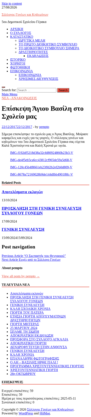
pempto (44, 127)
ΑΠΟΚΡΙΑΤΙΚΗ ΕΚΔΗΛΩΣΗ (31, 335)
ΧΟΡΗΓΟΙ (17, 63)
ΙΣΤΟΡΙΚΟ (18, 59)
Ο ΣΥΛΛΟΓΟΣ (20, 33)
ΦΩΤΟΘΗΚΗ (20, 67)
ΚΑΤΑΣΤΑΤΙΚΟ (21, 36)
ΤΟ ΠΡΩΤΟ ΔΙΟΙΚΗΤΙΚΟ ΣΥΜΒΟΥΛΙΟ (48, 44)
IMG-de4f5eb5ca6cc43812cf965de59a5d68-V (41, 160)
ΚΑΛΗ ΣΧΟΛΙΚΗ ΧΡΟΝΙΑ (30, 309)
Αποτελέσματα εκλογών (22, 192)
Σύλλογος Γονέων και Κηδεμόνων (25, 14)
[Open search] (3, 87)
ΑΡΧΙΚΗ (16, 29)
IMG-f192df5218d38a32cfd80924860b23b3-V (41, 153)
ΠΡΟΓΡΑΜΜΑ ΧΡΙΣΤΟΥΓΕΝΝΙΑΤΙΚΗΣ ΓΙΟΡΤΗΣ (47, 366)
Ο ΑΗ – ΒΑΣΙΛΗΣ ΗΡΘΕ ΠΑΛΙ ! (34, 362)
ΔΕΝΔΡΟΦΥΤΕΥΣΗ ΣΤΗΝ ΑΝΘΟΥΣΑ (38, 347)
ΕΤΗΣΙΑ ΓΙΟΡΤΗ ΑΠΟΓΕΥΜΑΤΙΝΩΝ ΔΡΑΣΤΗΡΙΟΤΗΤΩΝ (38, 318)
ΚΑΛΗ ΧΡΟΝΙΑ (22, 354)
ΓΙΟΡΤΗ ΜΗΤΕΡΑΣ (24, 324)
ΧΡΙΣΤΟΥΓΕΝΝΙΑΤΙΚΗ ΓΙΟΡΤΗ (34, 370)
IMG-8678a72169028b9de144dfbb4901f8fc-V (41, 174)
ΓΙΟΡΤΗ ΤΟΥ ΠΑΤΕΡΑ (27, 312)
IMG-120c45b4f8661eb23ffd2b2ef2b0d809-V (41, 167)
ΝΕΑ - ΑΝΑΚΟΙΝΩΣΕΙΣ (19, 98)
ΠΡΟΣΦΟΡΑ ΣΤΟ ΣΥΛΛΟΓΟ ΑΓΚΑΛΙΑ (39, 339)
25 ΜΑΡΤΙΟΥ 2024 (23, 328)
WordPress (26, 413)
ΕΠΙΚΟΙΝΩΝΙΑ (21, 71)
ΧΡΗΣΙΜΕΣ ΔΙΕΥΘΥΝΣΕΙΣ (38, 79)
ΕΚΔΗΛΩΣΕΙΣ (37, 56)
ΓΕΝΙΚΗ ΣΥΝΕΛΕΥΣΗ (23, 229)
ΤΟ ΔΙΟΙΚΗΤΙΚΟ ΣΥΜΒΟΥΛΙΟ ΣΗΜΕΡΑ (49, 48)
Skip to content (12, 3)
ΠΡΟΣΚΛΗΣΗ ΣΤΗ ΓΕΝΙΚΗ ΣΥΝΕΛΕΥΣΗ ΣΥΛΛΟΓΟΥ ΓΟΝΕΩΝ (41, 210)
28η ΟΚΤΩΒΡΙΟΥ (23, 374)
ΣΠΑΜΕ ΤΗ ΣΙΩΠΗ (24, 331)
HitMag (45, 413)
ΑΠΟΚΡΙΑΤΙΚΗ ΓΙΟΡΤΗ (28, 343)
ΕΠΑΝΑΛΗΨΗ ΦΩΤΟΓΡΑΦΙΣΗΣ (34, 358)
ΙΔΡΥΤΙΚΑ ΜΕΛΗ (32, 40)
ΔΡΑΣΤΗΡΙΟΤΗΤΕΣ (33, 52)
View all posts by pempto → (21, 276)
